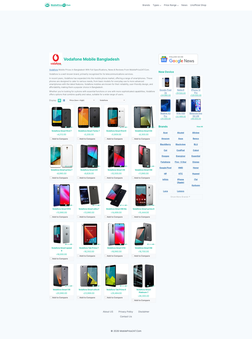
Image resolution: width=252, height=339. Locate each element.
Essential (195, 156)
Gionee (195, 162)
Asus (180, 138)
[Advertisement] (126, 30)
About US (108, 311)
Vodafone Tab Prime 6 (116, 289)
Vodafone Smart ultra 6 (89, 289)
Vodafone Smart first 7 (62, 131)
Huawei (196, 173)
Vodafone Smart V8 (61, 289)
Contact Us (126, 316)
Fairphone (165, 162)
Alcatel (180, 132)
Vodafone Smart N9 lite (116, 209)
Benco (196, 138)
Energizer (180, 156)
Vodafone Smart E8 (143, 131)
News (184, 5)
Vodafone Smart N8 (143, 248)
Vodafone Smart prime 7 (61, 170)
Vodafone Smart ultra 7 (89, 209)
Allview (195, 132)
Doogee (165, 156)
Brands (146, 5)
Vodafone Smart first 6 (116, 131)
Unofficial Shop (198, 5)
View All (200, 127)
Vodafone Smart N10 (61, 209)
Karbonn (196, 185)
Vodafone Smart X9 (116, 170)
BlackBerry (165, 144)
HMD (180, 167)
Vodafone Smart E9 (89, 170)
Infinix (165, 179)
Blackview (181, 144)
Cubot (196, 150)
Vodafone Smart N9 (143, 170)
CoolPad (181, 150)
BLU (196, 144)
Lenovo (180, 191)
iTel (196, 179)
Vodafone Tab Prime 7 (89, 248)
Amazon (165, 138)
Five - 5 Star (180, 162)
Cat (165, 150)
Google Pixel (165, 167)
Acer (165, 132)
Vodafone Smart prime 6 (143, 209)
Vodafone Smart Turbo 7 (89, 131)
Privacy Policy (126, 311)
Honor (196, 167)
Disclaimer (143, 311)
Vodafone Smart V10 (116, 248)
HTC (180, 173)
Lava (165, 191)
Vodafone (53, 69)
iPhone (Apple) (180, 181)
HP (165, 173)
